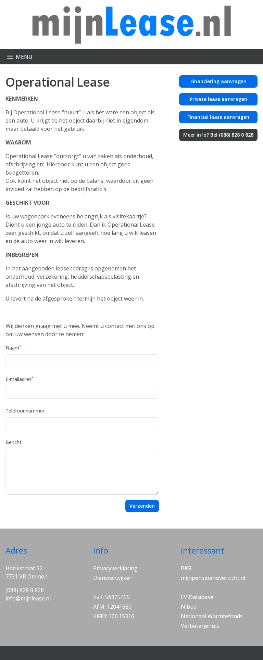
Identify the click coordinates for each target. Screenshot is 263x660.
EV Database (197, 597)
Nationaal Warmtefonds (212, 616)
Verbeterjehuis (200, 626)
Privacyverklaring (115, 568)
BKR (186, 568)
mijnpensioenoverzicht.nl (213, 578)
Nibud (189, 606)
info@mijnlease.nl (28, 598)
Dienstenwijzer (112, 578)
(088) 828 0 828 (24, 590)
